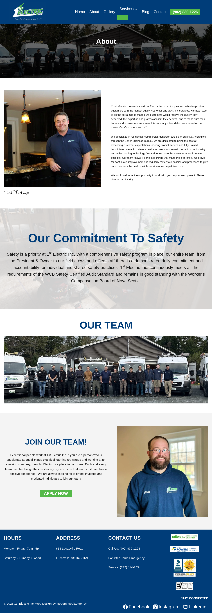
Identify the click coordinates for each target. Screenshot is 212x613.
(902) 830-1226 (185, 12)
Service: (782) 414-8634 (124, 567)
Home (80, 12)
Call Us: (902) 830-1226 (124, 548)
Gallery (109, 12)
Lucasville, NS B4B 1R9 (72, 558)
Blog (145, 12)
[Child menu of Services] (122, 17)
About (94, 12)
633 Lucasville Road (69, 548)
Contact (160, 12)
